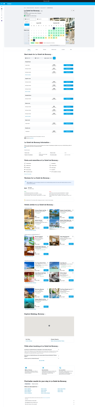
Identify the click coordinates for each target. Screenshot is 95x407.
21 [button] (43, 35)
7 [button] (43, 30)
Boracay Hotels (42, 7)
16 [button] (31, 35)
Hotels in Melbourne (28, 390)
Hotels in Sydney (44, 390)
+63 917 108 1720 (27, 14)
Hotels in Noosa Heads (61, 388)
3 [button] (58, 28)
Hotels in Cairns (44, 388)
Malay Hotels (36, 7)
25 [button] (36, 37)
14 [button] (43, 33)
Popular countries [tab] (35, 383)
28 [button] (43, 37)
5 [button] (63, 28)
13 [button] (41, 33)
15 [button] (45, 33)
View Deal (46, 217)
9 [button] (31, 33)
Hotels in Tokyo (60, 391)
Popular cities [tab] (27, 383)
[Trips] (1, 18)
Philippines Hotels (29, 7)
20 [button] (41, 35)
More (25, 147)
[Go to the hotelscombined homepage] (7, 3)
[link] (31, 230)
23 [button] (31, 37)
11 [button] (36, 33)
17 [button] (58, 33)
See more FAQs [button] (41, 360)
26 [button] (38, 37)
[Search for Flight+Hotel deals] (1, 13)
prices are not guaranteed (46, 397)
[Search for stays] (1, 9)
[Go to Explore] (1, 15)
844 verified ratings (33, 15)
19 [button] (38, 35)
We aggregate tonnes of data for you (31, 402)
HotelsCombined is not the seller (30, 400)
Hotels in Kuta (43, 391)
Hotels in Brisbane (28, 391)
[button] (94, 1)
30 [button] (31, 40)
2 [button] (31, 30)
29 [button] (45, 37)
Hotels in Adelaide (28, 388)
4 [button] (36, 30)
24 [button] (58, 35)
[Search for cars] (1, 11)
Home (25, 7)
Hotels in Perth (60, 390)
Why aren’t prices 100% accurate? (31, 404)
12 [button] (38, 33)
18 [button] (36, 35)
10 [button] (58, 30)
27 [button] (41, 37)
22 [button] (45, 35)
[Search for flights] (1, 7)
